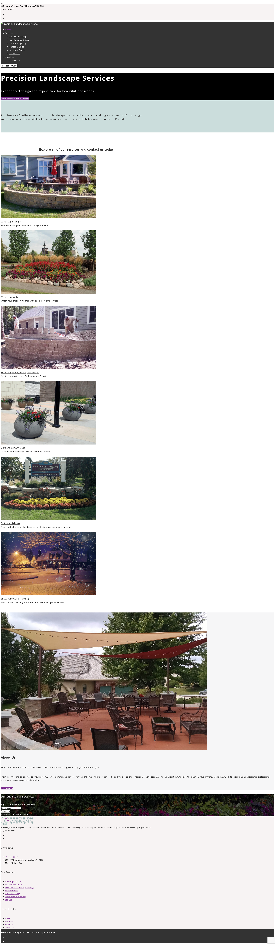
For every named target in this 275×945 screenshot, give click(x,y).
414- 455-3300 (11, 857)
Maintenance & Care (19, 40)
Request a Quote (9, 65)
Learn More (6, 98)
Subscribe (5, 811)
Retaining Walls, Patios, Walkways (20, 372)
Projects (8, 899)
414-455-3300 (7, 9)
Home (8, 29)
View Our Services (20, 98)
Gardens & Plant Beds (13, 447)
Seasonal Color (16, 46)
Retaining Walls (16, 50)
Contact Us (14, 60)
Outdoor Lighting (17, 43)
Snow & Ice (14, 53)
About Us (9, 57)
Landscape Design (18, 36)
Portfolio (9, 921)
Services (9, 33)
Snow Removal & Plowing (15, 598)
